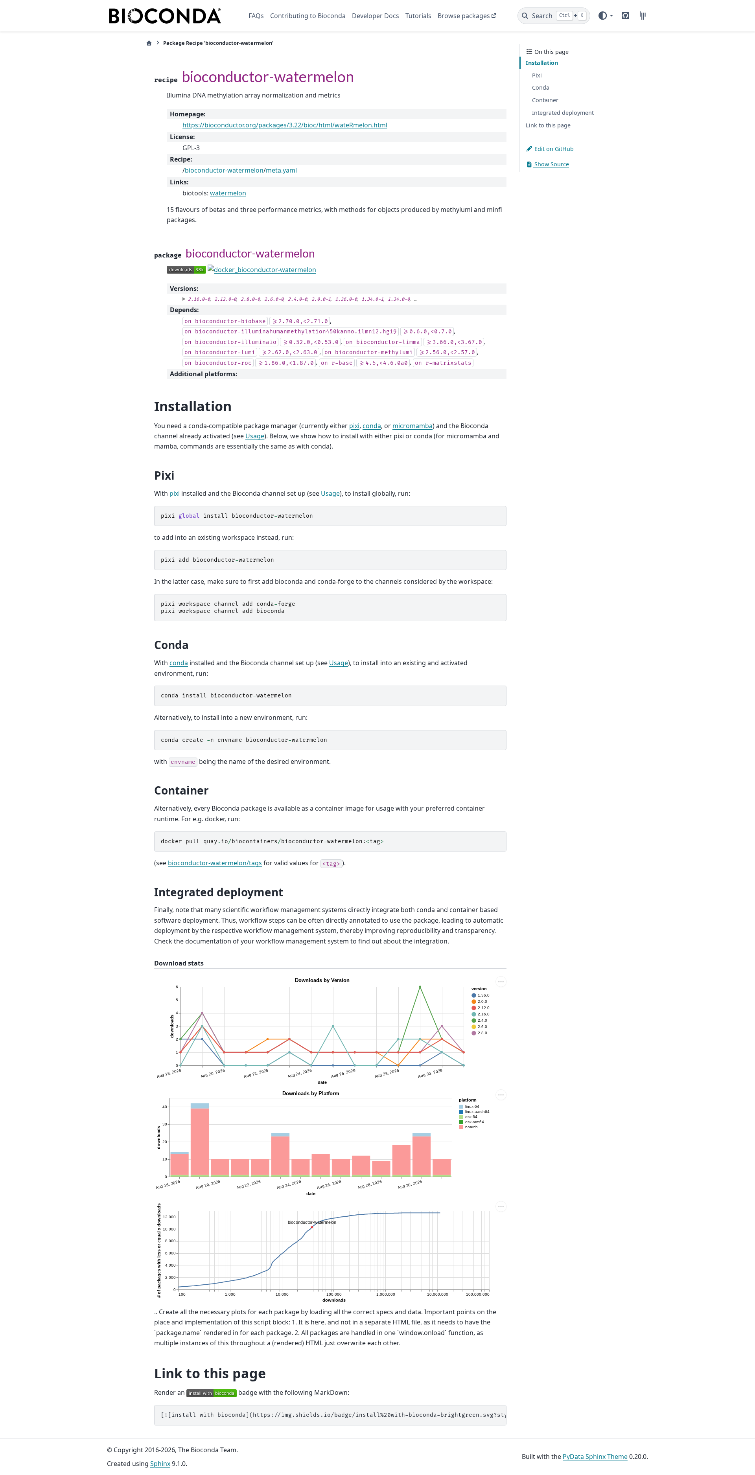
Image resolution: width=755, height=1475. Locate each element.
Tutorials (418, 15)
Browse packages (464, 15)
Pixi (537, 75)
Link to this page (548, 125)
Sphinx (160, 1463)
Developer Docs (375, 15)
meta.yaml (281, 170)
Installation (542, 62)
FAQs (256, 15)
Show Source (551, 164)
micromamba (412, 425)
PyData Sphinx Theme (595, 1456)
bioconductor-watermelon (224, 170)
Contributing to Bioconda (308, 15)
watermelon (228, 193)
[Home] (149, 43)
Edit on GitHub (553, 148)
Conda (540, 87)
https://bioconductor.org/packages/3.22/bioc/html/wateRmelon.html (284, 125)
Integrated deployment (563, 112)
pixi (354, 425)
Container (545, 100)
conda (372, 425)
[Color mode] (605, 15)
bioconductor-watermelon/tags (215, 863)
